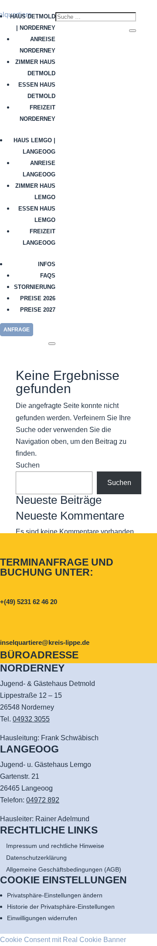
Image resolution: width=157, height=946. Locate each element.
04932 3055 (31, 719)
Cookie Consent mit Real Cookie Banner (63, 939)
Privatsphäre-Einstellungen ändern (54, 895)
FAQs (47, 275)
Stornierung (34, 287)
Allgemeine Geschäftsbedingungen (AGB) (63, 869)
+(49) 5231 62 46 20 (28, 601)
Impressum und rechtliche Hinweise (55, 845)
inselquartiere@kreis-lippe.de (44, 642)
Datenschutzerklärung (36, 857)
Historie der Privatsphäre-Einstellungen (61, 906)
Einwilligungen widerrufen (42, 917)
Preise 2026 (37, 298)
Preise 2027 (37, 309)
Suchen (28, 465)
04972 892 (42, 800)
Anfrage (16, 330)
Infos (46, 264)
